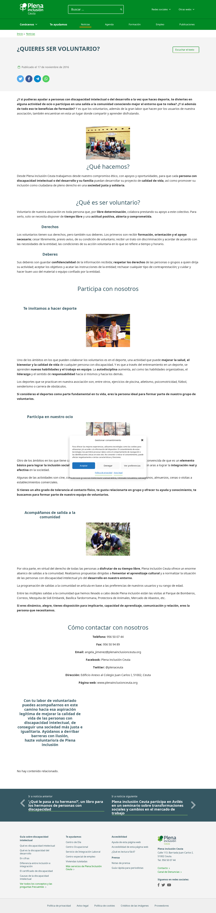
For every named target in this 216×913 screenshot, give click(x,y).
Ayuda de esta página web (126, 842)
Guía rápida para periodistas (127, 867)
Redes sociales (160, 9)
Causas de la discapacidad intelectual (34, 877)
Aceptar (84, 465)
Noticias (85, 24)
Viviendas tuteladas (76, 861)
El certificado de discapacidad (36, 871)
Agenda (109, 24)
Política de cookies (104, 905)
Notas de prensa (121, 863)
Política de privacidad (103, 472)
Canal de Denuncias (169, 871)
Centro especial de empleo (80, 856)
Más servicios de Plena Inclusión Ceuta (84, 868)
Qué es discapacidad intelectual (37, 845)
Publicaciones (187, 24)
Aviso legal (118, 472)
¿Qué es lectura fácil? (123, 851)
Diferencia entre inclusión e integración (35, 865)
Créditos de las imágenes (135, 905)
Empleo (160, 24)
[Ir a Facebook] (158, 885)
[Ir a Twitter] (163, 885)
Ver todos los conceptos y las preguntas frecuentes (36, 885)
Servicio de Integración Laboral (83, 851)
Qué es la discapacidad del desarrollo (34, 852)
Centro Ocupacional (77, 846)
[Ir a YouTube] (169, 885)
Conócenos (27, 24)
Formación (135, 24)
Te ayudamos (58, 24)
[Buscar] (121, 9)
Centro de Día (73, 842)
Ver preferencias (132, 465)
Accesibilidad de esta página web (130, 846)
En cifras (24, 858)
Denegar (108, 465)
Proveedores (162, 905)
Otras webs (185, 9)
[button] (142, 440)
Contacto (163, 868)
